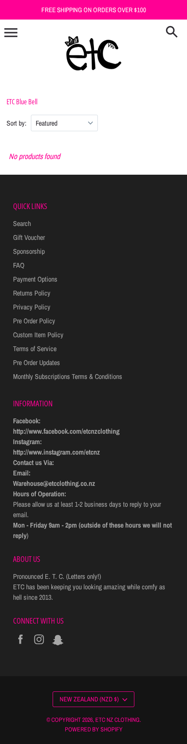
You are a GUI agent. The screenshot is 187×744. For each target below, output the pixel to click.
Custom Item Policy (38, 334)
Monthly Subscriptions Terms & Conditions (67, 376)
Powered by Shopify (94, 729)
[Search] (171, 32)
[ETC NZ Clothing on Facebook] (20, 645)
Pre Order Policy (34, 321)
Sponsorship (29, 251)
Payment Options (35, 279)
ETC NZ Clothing (117, 720)
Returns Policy (31, 293)
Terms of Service (35, 348)
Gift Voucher (29, 237)
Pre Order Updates (36, 362)
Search (22, 223)
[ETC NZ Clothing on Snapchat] (57, 645)
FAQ (18, 265)
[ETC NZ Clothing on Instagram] (39, 645)
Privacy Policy (31, 307)
